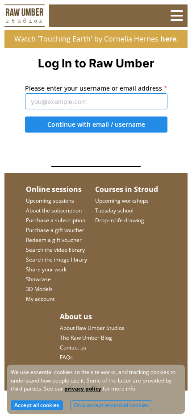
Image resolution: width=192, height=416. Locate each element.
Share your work (46, 269)
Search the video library (55, 250)
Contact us (73, 347)
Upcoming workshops (122, 200)
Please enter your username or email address (96, 88)
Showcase (38, 279)
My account (40, 299)
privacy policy (82, 388)
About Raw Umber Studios (92, 328)
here (168, 39)
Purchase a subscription (55, 220)
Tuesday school (114, 210)
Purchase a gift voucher (55, 230)
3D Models (39, 289)
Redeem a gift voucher (54, 240)
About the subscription (54, 210)
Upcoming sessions (50, 200)
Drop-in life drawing (119, 220)
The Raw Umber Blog (86, 337)
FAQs (66, 357)
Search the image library (56, 259)
